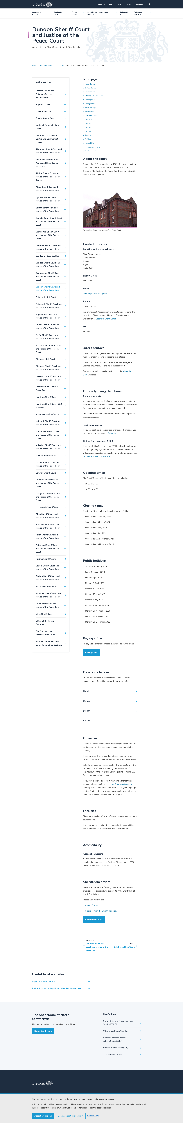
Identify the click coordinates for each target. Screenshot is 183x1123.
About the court (90, 84)
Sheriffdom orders (91, 151)
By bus (88, 123)
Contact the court (91, 88)
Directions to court (91, 115)
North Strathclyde (43, 1031)
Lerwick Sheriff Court (46, 473)
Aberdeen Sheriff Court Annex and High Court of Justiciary (47, 163)
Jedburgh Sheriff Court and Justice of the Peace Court (48, 423)
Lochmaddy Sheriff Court (47, 507)
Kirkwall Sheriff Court (46, 455)
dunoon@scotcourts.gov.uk (95, 293)
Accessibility (89, 143)
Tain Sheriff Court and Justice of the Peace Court (48, 605)
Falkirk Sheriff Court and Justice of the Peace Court (48, 326)
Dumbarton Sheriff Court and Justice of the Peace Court (47, 235)
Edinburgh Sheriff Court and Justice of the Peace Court (49, 306)
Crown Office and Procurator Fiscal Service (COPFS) (118, 1023)
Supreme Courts (43, 104)
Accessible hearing (93, 147)
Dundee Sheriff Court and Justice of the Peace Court (48, 264)
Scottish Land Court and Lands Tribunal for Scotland (49, 643)
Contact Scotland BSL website (96, 456)
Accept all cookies (43, 1116)
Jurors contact (90, 92)
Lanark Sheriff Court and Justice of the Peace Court (48, 464)
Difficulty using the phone (94, 96)
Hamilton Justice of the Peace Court (47, 388)
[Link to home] (42, 4)
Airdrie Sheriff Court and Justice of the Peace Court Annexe (48, 177)
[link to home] (42, 1083)
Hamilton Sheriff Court (46, 397)
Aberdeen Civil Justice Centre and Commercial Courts (47, 139)
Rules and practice (138, 13)
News (129, 4)
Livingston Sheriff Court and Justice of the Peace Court (47, 483)
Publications (138, 4)
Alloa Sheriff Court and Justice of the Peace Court (48, 189)
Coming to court (58, 13)
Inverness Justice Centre (47, 414)
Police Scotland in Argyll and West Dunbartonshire (56, 988)
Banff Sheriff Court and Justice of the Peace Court (48, 209)
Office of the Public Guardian (45, 623)
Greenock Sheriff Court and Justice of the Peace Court (48, 378)
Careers (110, 4)
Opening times (90, 100)
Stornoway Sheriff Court (47, 586)
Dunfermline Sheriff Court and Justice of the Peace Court (48, 276)
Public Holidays (90, 107)
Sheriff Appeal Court (45, 118)
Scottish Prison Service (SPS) (115, 1047)
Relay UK (112, 433)
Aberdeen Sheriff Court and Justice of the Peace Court (49, 151)
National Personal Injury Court (47, 127)
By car (88, 127)
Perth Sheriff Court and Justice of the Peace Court (48, 536)
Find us (61, 65)
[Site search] (150, 4)
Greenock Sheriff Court (106, 318)
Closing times (90, 104)
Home (34, 65)
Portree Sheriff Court (46, 559)
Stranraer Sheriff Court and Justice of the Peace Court (49, 595)
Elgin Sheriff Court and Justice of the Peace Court (48, 316)
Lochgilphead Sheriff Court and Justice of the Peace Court (48, 497)
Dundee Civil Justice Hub (47, 256)
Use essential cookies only (70, 1116)
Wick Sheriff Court (44, 614)
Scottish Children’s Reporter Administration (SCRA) (115, 1039)
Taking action (74, 13)
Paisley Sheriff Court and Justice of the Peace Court (48, 526)
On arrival (88, 135)
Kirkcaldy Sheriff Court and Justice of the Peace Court (48, 447)
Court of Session (43, 111)
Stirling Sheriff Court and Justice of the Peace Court (48, 578)
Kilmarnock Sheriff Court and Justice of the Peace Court (47, 435)
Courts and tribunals (36, 13)
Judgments (124, 13)
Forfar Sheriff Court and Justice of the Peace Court (48, 337)
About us (101, 4)
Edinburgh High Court (46, 297)
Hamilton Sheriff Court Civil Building (49, 406)
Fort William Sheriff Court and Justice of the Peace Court (48, 349)
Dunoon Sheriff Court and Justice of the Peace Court (48, 289)
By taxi (88, 131)
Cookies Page (93, 1115)
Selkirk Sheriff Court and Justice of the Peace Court (48, 567)
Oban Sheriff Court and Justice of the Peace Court (48, 516)
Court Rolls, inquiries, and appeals (97, 13)
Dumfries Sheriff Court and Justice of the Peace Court (48, 247)
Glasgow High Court (45, 359)
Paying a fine (89, 111)
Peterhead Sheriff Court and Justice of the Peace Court (47, 548)
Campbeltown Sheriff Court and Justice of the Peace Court (49, 221)
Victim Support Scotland (113, 1054)
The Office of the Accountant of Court (45, 633)
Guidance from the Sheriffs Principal (101, 911)
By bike (89, 119)
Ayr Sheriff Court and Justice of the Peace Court (48, 199)
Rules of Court (91, 905)
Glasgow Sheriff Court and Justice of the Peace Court (48, 368)
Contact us (120, 4)
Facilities (88, 139)
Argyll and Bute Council (43, 981)
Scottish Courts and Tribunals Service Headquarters (45, 94)
